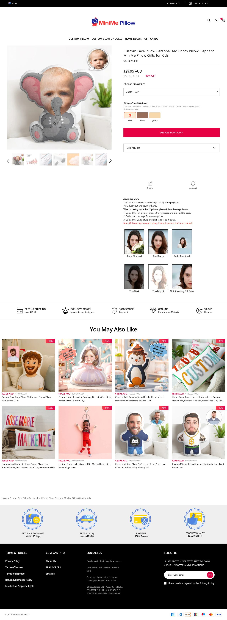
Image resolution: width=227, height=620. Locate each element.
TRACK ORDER (53, 567)
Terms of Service (14, 567)
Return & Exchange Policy (18, 579)
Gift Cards (151, 38)
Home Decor (133, 38)
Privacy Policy (12, 561)
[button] (15, 97)
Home (5, 498)
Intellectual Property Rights (19, 586)
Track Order (201, 3)
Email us (50, 573)
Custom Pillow (79, 38)
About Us (51, 561)
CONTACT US (174, 3)
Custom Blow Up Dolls (107, 38)
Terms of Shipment (15, 573)
